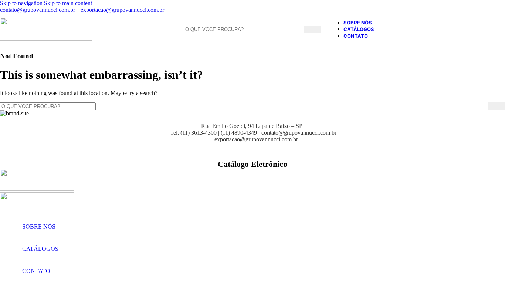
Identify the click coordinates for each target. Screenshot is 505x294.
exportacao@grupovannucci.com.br (122, 10)
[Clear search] (482, 106)
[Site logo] (46, 39)
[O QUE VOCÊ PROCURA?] (496, 106)
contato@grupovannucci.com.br (37, 10)
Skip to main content (68, 3)
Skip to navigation (22, 3)
